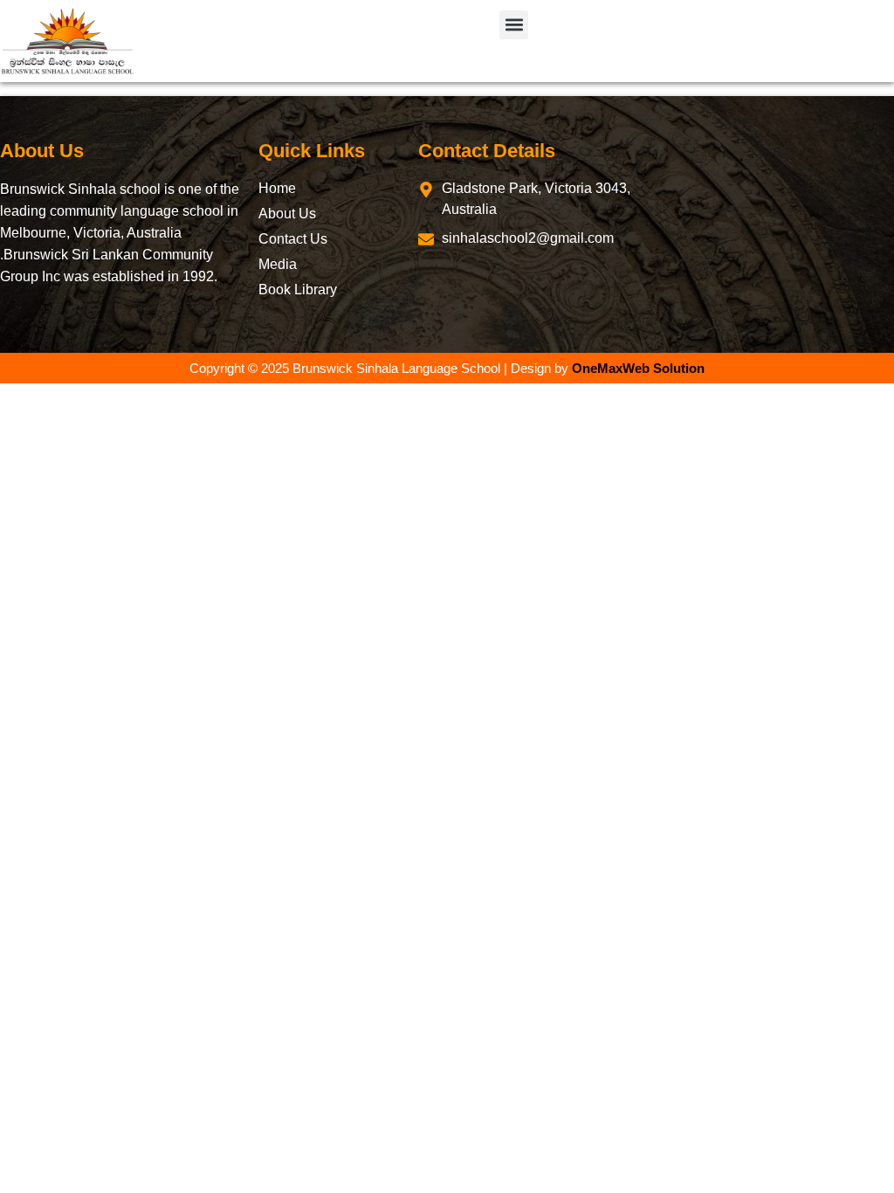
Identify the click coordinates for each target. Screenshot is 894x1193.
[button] (513, 24)
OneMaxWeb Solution (638, 368)
